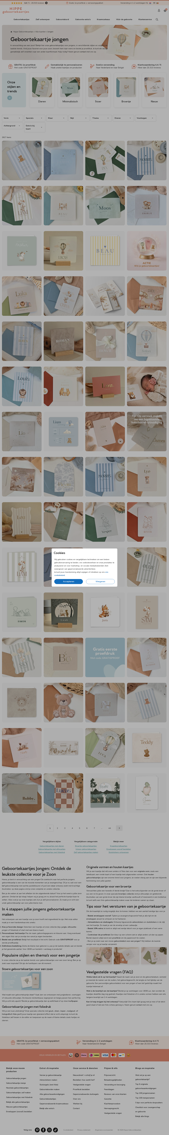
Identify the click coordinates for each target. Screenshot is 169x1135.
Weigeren (100, 581)
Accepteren (68, 581)
